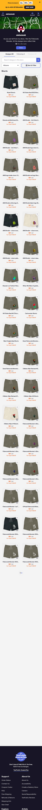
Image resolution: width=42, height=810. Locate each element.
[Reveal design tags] (17, 88)
